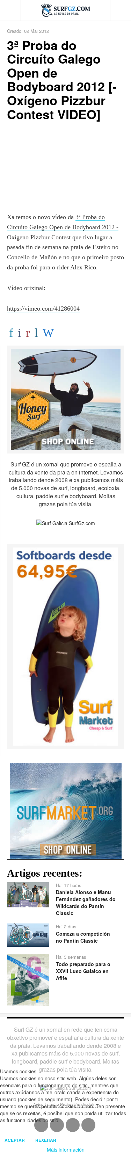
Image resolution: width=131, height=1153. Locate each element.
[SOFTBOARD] (65, 645)
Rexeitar (45, 1140)
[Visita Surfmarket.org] (66, 809)
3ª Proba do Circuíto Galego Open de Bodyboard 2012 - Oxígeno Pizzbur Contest (62, 227)
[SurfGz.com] (65, 10)
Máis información (66, 1149)
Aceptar (15, 1140)
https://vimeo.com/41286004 (43, 308)
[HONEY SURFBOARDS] (66, 398)
